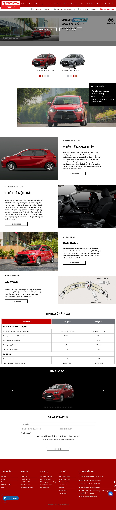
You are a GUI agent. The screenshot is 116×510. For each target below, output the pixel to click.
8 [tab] (55, 408)
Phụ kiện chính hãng (27, 487)
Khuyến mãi (24, 476)
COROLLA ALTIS (6, 485)
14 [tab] (65, 408)
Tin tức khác (62, 493)
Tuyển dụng (62, 485)
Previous (16, 391)
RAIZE (3, 479)
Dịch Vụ (90, 3)
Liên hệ (95, 9)
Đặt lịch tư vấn (44, 487)
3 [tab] (47, 408)
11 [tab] (60, 408)
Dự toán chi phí (84, 9)
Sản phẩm (48, 3)
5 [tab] (50, 408)
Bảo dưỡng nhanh (45, 479)
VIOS (2, 482)
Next (99, 391)
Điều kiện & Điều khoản (50, 439)
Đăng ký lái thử (37, 9)
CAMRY (3, 476)
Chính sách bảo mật (67, 439)
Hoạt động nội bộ (64, 476)
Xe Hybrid (58, 3)
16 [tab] (68, 408)
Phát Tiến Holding (36, 3)
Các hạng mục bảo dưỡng (48, 482)
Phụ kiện (81, 3)
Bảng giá (48, 9)
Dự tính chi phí (25, 482)
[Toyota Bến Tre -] (15, 5)
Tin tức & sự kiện (64, 482)
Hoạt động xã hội (64, 479)
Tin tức (97, 3)
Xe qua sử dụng (70, 3)
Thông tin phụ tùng (46, 485)
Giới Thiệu (23, 3)
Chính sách (106, 3)
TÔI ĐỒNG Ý (27, 433)
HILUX (3, 487)
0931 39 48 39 (108, 9)
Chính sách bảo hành (46, 476)
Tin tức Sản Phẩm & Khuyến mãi (65, 9)
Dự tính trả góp (25, 485)
